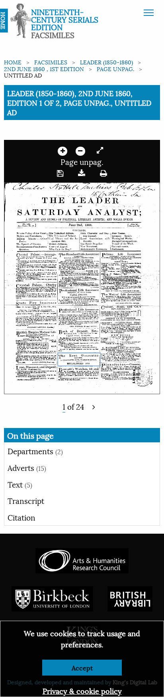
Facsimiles (50, 62)
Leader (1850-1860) (106, 62)
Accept (82, 667)
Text (20, 484)
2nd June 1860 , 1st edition (44, 68)
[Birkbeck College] (52, 598)
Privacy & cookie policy (82, 690)
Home (12, 62)
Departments (35, 451)
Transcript (26, 500)
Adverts (27, 467)
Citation (21, 517)
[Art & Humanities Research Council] (82, 560)
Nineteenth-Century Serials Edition (64, 19)
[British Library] (130, 598)
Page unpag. (115, 68)
